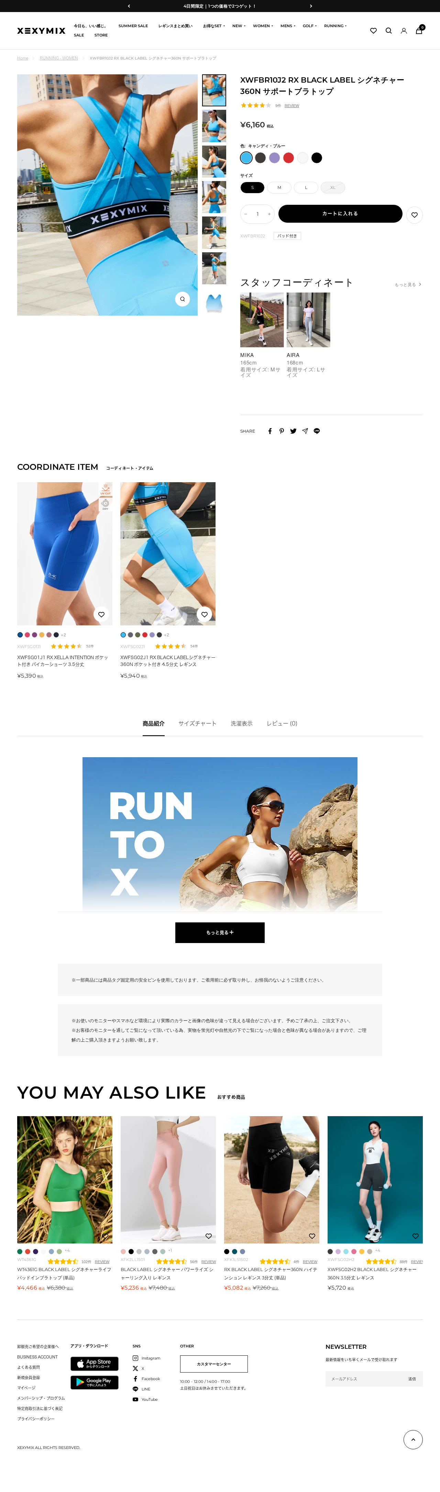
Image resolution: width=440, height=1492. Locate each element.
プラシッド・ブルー (51, 1251)
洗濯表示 (242, 723)
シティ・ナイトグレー (154, 1251)
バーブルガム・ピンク (353, 1251)
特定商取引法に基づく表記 (40, 1408)
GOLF (308, 25)
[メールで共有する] (305, 431)
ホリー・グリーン (19, 1251)
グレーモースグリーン (162, 1251)
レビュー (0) (282, 723)
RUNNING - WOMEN (59, 58)
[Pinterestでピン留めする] (281, 431)
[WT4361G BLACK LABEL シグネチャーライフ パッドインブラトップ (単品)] (64, 1179)
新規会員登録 (28, 1377)
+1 (170, 1250)
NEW (237, 25)
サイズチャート (197, 723)
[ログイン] (404, 31)
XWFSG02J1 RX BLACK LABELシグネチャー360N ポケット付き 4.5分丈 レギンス (168, 661)
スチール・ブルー (242, 1251)
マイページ (26, 1388)
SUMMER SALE (133, 25)
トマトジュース (27, 1251)
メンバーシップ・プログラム (41, 1398)
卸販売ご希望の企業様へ (38, 1346)
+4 (67, 1250)
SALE (79, 35)
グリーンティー (59, 1251)
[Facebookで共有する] (270, 431)
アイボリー (43, 1251)
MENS (286, 25)
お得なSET (212, 25)
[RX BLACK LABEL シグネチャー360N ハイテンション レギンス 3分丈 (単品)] (271, 1179)
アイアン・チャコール (330, 1251)
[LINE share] (317, 431)
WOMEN (261, 25)
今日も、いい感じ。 (91, 25)
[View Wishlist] (373, 31)
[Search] (389, 31)
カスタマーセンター (214, 1364)
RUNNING (333, 25)
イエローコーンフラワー (361, 1251)
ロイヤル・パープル (35, 1251)
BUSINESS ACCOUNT (37, 1357)
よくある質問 (28, 1367)
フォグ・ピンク (123, 1251)
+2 (63, 635)
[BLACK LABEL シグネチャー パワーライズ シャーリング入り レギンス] (168, 1179)
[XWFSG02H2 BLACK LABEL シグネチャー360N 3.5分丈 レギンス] (375, 1179)
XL (333, 187)
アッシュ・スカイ (147, 1251)
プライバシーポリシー (36, 1419)
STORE (101, 35)
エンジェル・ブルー (346, 1251)
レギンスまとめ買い (175, 25)
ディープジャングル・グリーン (234, 1251)
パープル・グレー (139, 1251)
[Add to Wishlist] (414, 215)
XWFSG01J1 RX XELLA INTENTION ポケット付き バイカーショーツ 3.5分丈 (62, 661)
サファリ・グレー (369, 1251)
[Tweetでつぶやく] (293, 431)
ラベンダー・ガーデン (338, 1251)
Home (22, 58)
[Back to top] (413, 1441)
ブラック (131, 1251)
